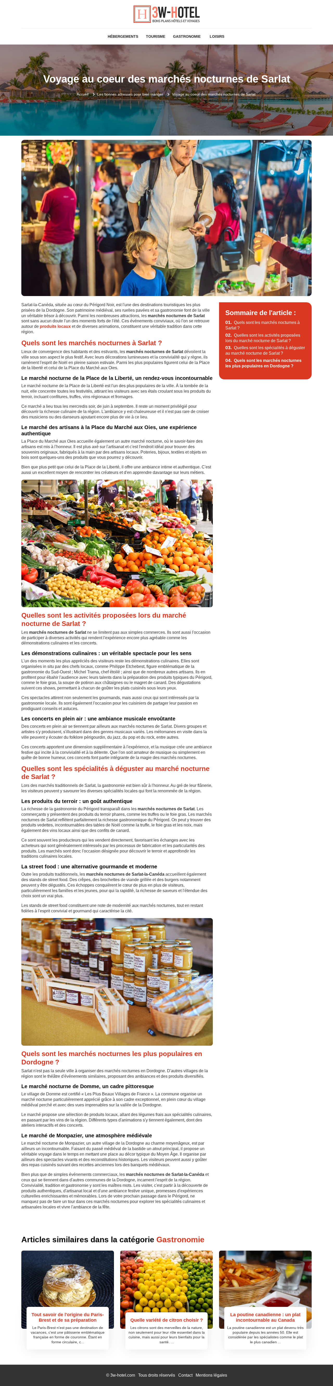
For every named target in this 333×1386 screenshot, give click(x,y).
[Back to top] (318, 1371)
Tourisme (155, 36)
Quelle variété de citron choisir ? (166, 1320)
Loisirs (217, 36)
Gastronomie (187, 36)
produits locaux (55, 326)
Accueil (82, 94)
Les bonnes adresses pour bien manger (130, 94)
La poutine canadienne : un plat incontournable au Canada (265, 1317)
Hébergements (123, 36)
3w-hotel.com (122, 1375)
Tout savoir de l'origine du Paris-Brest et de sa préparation (67, 1317)
